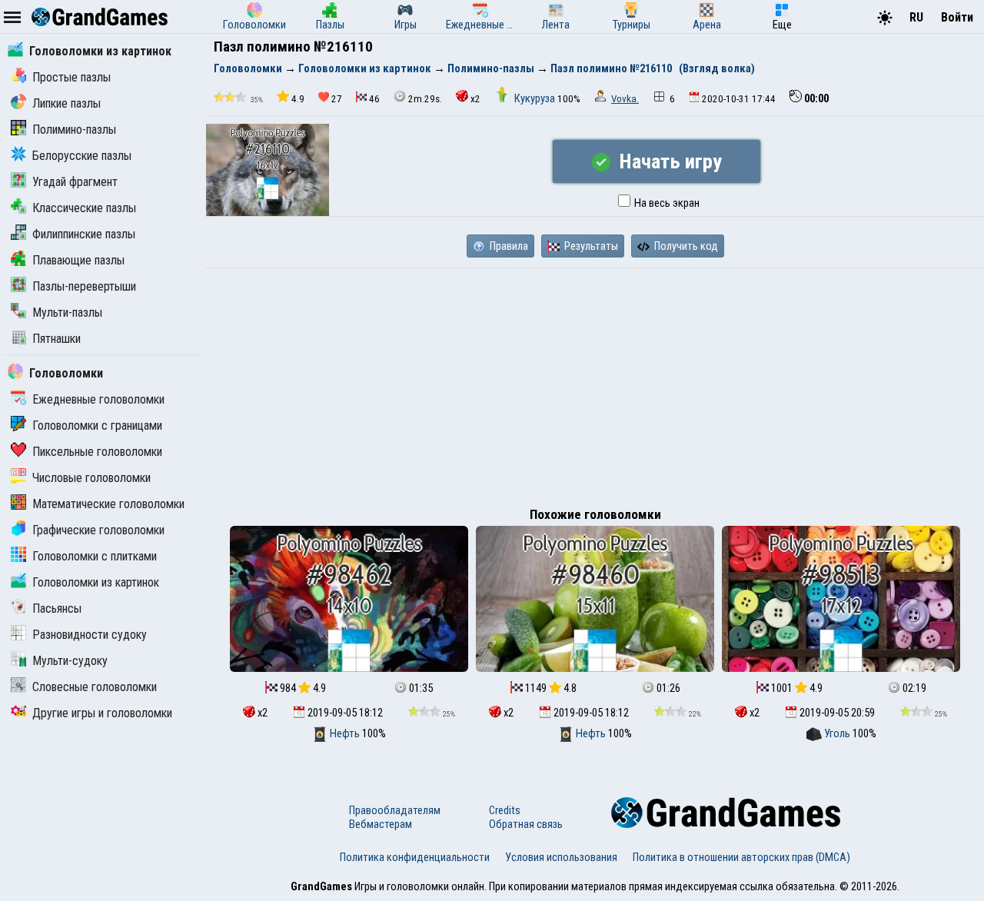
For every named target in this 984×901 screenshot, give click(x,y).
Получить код (685, 246)
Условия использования (561, 857)
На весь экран (666, 203)
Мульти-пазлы (67, 312)
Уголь (837, 733)
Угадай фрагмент (75, 182)
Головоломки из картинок (100, 51)
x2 (475, 99)
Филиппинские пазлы (83, 234)
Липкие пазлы (66, 103)
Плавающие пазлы (78, 260)
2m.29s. (425, 99)
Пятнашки (56, 338)
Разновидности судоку (89, 634)
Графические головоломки (98, 530)
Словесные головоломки (94, 687)
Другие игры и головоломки (102, 713)
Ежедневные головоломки (98, 399)
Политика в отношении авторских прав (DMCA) (741, 857)
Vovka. (625, 99)
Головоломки (66, 373)
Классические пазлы (84, 208)
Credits (504, 810)
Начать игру (668, 161)
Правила (507, 246)
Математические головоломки (108, 504)
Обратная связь (526, 824)
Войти (957, 17)
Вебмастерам (380, 824)
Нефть (344, 733)
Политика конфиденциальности (415, 857)
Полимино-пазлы (74, 129)
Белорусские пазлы (81, 155)
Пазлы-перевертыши (84, 286)
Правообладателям (394, 810)
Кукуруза (534, 98)
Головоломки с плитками (94, 556)
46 (374, 99)
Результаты (590, 246)
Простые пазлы (71, 77)
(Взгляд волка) (717, 68)
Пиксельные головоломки (97, 451)
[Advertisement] (595, 383)
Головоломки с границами (97, 425)
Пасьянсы (56, 608)
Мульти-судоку (70, 660)
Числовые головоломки (91, 477)
